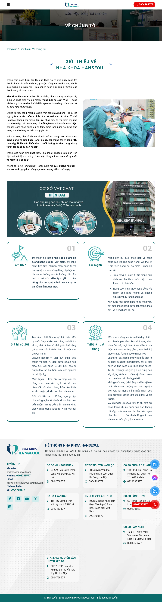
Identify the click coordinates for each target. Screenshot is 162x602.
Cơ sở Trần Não (57, 496)
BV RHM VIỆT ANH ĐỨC (98, 496)
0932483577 (58, 508)
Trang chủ (12, 49)
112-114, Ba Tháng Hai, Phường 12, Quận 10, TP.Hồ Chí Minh (140, 474)
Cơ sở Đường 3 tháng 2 (138, 465)
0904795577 (140, 504)
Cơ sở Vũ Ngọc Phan (60, 465)
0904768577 (23, 475)
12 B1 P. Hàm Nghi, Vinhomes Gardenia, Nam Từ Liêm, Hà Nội (139, 535)
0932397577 (134, 481)
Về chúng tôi (39, 49)
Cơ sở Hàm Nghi (133, 526)
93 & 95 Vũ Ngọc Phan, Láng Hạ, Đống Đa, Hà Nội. (63, 474)
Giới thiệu (25, 49)
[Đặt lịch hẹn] (155, 464)
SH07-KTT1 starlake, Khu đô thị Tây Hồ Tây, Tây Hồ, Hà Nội (63, 570)
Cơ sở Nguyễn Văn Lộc (99, 465)
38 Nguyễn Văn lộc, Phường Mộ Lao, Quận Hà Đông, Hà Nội (101, 474)
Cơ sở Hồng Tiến (134, 496)
